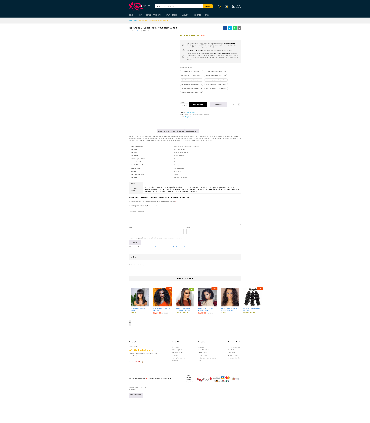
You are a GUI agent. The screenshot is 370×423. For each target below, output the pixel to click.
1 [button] (129, 321)
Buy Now (218, 105)
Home (131, 15)
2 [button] (129, 324)
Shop (139, 15)
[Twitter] (132, 362)
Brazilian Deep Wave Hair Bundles (251, 309)
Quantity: (182, 102)
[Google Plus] (135, 362)
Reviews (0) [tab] (191, 131)
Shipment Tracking (234, 358)
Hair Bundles (191, 112)
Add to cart (198, 105)
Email (188, 227)
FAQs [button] (207, 15)
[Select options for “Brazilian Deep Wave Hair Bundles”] (245, 304)
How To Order (232, 350)
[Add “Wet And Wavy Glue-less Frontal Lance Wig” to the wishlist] (231, 304)
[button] (191, 71)
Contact (197, 15)
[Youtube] (139, 362)
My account (176, 347)
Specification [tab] (177, 131)
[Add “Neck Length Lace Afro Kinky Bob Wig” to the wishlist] (209, 304)
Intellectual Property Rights (207, 358)
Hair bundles (204, 114)
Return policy (202, 352)
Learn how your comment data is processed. (170, 247)
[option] (140, 302)
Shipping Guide (233, 355)
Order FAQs (231, 352)
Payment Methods (234, 347)
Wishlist (175, 355)
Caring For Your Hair (179, 358)
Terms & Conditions (204, 350)
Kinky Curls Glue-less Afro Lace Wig (162, 309)
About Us (185, 15)
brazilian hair (188, 114)
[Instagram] (142, 362)
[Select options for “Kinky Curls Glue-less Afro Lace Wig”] (155, 304)
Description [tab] (163, 131)
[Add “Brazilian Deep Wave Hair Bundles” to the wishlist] (254, 304)
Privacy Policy (202, 355)
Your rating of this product (137, 205)
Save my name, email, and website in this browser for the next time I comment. (155, 238)
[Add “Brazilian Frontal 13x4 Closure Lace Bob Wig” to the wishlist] (186, 304)
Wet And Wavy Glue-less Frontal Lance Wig (229, 309)
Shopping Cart (177, 350)
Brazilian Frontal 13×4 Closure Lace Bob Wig (183, 309)
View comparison (135, 394)
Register (238, 7)
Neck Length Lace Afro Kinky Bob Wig (205, 309)
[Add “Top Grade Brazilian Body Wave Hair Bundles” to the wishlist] (232, 105)
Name (131, 227)
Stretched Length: (186, 67)
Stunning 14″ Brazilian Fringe (138, 309)
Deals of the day (153, 15)
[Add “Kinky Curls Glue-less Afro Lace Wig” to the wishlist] (164, 304)
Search (207, 6)
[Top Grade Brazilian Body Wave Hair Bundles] (225, 28)
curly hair (196, 114)
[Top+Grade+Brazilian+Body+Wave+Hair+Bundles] (230, 28)
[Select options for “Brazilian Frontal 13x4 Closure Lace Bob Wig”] (178, 304)
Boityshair (136, 31)
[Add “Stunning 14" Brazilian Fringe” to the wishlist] (141, 304)
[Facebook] (129, 362)
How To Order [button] (171, 15)
